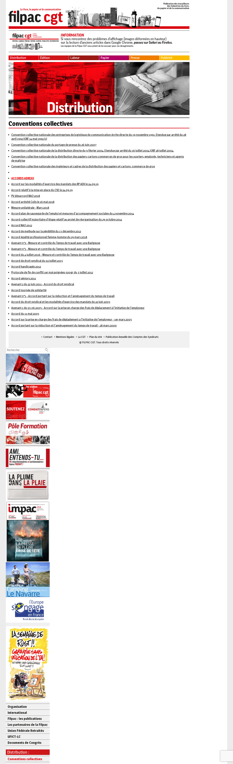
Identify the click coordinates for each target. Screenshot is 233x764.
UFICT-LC (14, 737)
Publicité (166, 58)
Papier (104, 58)
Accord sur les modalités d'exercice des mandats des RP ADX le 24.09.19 (54, 184)
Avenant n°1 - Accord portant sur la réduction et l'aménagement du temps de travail (62, 296)
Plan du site (95, 337)
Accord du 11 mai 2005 (25, 313)
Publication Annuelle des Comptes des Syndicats (132, 337)
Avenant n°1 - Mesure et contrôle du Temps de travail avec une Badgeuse (55, 249)
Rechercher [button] (46, 350)
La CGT (82, 337)
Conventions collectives (25, 759)
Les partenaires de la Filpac (28, 725)
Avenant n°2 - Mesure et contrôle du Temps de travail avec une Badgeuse (55, 243)
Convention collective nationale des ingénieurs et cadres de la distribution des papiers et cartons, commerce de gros (83, 166)
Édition (45, 58)
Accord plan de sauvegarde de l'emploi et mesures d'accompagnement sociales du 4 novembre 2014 (72, 213)
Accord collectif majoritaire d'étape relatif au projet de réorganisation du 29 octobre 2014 (66, 219)
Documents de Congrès (24, 743)
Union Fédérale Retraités (26, 731)
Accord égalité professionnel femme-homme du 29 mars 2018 (49, 237)
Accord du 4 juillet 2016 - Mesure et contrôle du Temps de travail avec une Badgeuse (62, 255)
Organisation (17, 707)
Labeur (75, 58)
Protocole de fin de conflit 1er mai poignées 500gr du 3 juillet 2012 (52, 272)
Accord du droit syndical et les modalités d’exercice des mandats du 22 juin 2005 (60, 302)
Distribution (18, 58)
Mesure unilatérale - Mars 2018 (30, 207)
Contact (47, 337)
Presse (135, 58)
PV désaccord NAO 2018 (25, 196)
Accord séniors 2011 (23, 278)
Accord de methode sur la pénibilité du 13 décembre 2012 (46, 231)
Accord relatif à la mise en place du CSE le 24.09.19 (42, 190)
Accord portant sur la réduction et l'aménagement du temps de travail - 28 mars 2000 (64, 325)
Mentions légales (65, 337)
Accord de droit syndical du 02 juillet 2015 (37, 261)
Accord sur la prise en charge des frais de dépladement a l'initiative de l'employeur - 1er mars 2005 (71, 319)
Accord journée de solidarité (28, 290)
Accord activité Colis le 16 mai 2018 (32, 202)
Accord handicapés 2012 (26, 266)
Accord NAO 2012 (21, 225)
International (17, 713)
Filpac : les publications (25, 719)
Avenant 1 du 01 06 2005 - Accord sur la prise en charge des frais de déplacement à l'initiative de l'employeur (78, 308)
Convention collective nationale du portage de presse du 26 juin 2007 (53, 145)
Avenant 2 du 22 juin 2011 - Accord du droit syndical (42, 284)
